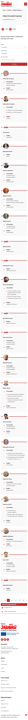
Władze (3, 661)
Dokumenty (4, 664)
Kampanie (3, 707)
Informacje (5, 678)
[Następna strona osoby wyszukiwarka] (26, 600)
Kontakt (3, 671)
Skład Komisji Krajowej (10, 611)
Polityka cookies (5, 684)
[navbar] (25, 4)
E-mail (6, 29)
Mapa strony (4, 680)
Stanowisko (4, 50)
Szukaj (13, 64)
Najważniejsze (6, 697)
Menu (3, 658)
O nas (2, 668)
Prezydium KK (8, 607)
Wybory (3, 700)
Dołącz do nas (4, 703)
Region (2, 44)
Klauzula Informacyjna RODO (8, 687)
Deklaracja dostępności (7, 691)
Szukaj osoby (4, 56)
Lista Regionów (5, 710)
